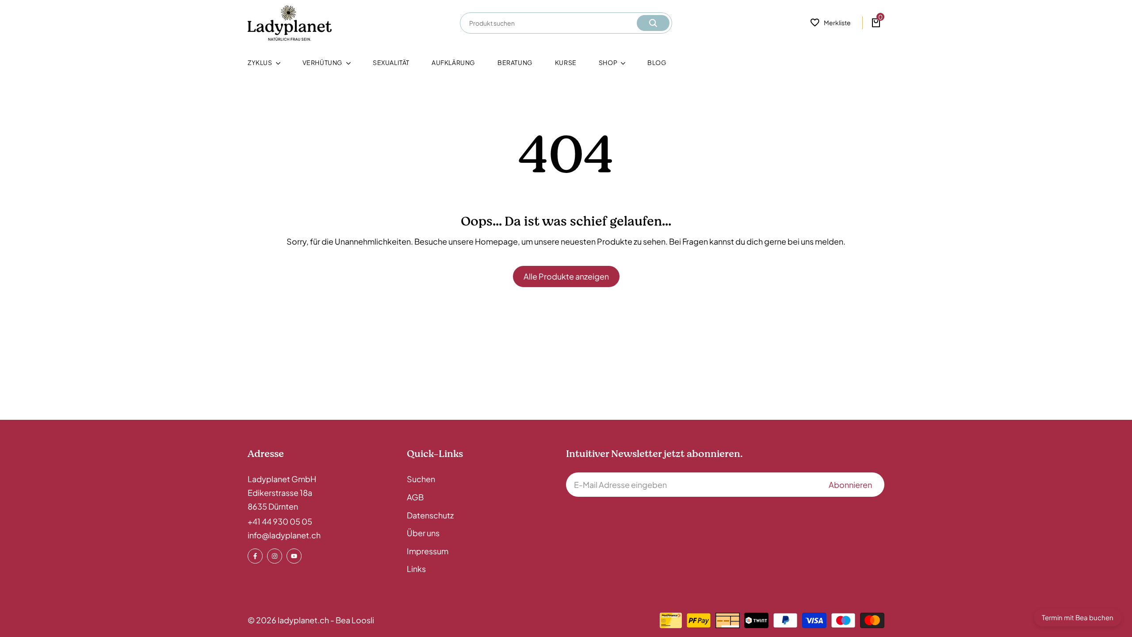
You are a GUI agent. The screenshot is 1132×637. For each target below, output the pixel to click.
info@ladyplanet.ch (284, 535)
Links (416, 569)
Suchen (421, 479)
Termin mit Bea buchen (1077, 617)
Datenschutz (430, 515)
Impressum (427, 551)
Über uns (423, 533)
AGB (415, 497)
